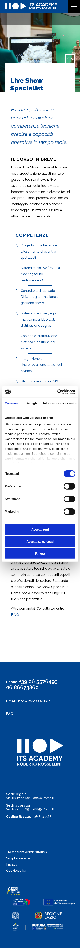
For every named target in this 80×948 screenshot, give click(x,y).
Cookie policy (16, 870)
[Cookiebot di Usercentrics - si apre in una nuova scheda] (57, 391)
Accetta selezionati (40, 541)
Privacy (11, 864)
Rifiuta (40, 553)
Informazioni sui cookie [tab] (60, 403)
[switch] (69, 486)
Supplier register (18, 858)
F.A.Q (15, 615)
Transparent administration (26, 852)
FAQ (9, 714)
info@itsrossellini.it (34, 701)
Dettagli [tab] (31, 403)
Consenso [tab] (12, 403)
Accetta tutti (40, 529)
